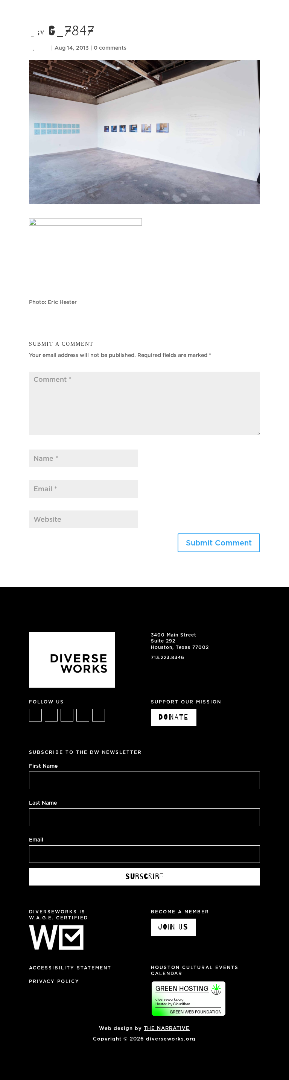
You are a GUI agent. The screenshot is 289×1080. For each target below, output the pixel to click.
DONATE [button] (173, 717)
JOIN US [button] (173, 927)
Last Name (43, 802)
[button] (275, 11)
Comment (43, 368)
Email (38, 475)
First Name (43, 766)
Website (39, 506)
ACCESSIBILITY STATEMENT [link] (70, 968)
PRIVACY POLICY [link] (54, 981)
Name (38, 445)
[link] (24, 34)
